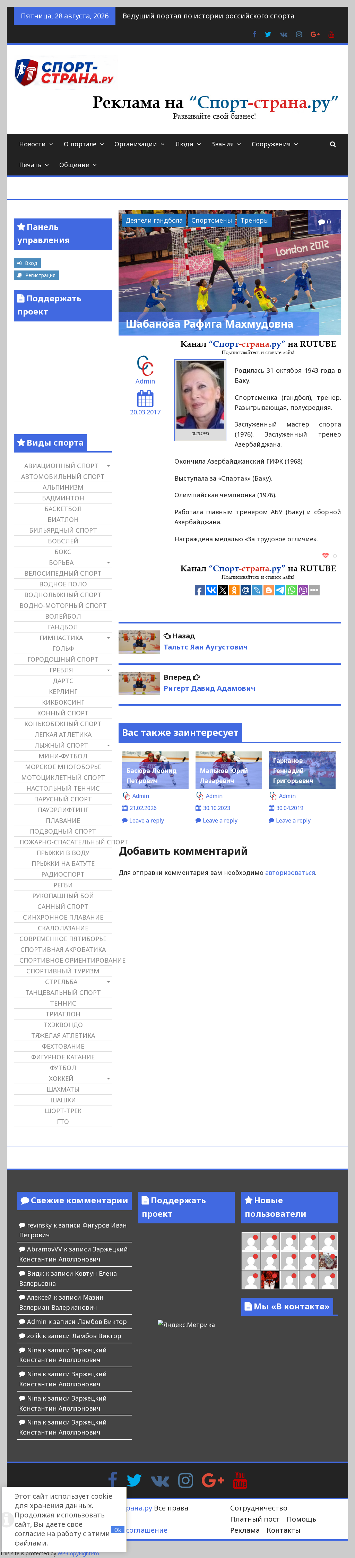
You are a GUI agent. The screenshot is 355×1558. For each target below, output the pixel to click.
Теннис (63, 1003)
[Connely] (270, 1260)
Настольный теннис (63, 788)
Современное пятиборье (62, 939)
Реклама (245, 1530)
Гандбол (63, 627)
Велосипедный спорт (63, 573)
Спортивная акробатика (63, 949)
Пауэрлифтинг (63, 810)
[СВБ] (328, 1280)
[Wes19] (328, 1260)
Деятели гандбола (154, 220)
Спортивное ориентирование (65, 960)
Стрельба (61, 982)
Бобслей (63, 541)
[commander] (309, 1260)
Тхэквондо (63, 1025)
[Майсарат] (270, 1280)
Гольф (63, 648)
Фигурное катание (63, 1057)
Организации (135, 144)
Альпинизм (63, 487)
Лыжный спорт (61, 745)
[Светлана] (289, 1260)
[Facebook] (112, 1479)
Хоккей (61, 1078)
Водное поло (63, 584)
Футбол (63, 1068)
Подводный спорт (63, 831)
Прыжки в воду (62, 853)
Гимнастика (61, 638)
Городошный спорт (62, 659)
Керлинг (63, 691)
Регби (63, 885)
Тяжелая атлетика (63, 1035)
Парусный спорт (63, 799)
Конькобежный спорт (63, 724)
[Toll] (309, 1241)
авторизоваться (290, 872)
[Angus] (270, 1241)
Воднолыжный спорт (63, 595)
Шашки (63, 1100)
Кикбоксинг (63, 702)
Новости (32, 144)
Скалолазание (63, 928)
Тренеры (255, 220)
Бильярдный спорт (63, 530)
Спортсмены (211, 220)
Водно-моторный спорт (63, 605)
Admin (145, 381)
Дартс (63, 681)
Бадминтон (63, 498)
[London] (251, 1241)
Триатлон (62, 1014)
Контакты (284, 1530)
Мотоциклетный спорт (63, 777)
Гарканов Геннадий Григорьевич (293, 770)
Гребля (61, 670)
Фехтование (63, 1046)
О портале (80, 144)
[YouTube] (240, 1479)
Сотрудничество (258, 1508)
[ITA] (251, 1280)
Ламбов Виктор (102, 1321)
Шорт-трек (63, 1111)
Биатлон (63, 519)
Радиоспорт (63, 874)
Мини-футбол (62, 756)
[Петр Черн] (328, 1241)
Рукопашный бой (63, 896)
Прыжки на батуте (63, 863)
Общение (74, 165)
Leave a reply (146, 820)
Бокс (62, 552)
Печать (30, 165)
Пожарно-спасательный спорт (65, 842)
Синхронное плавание (63, 917)
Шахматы (62, 1089)
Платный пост (255, 1519)
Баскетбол (63, 509)
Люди (184, 144)
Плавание (63, 820)
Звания (222, 144)
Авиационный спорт (61, 466)
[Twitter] (134, 1479)
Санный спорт (62, 906)
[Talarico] (289, 1241)
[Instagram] (186, 1479)
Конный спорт (63, 713)
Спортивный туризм (62, 971)
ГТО (63, 1121)
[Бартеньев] (289, 1280)
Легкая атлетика (63, 734)
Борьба (61, 562)
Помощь (301, 1519)
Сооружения (271, 144)
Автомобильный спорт (63, 476)
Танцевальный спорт (63, 992)
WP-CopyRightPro (78, 1553)
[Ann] (251, 1260)
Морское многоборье (63, 767)
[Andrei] (309, 1280)
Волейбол (63, 616)
